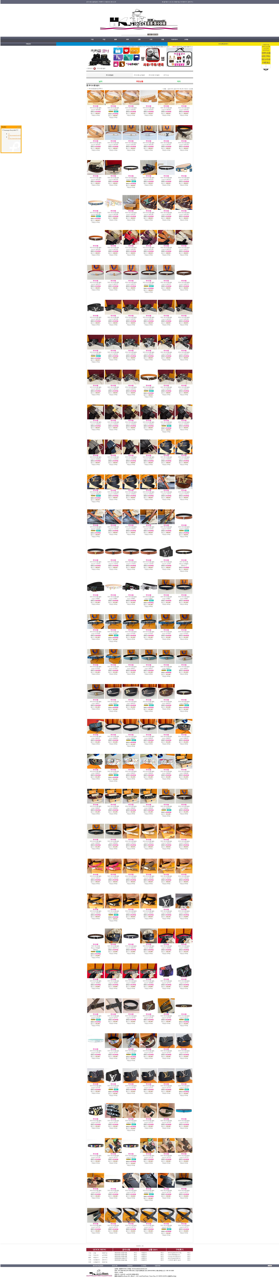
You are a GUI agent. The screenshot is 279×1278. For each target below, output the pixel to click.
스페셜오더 (96, 1262)
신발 (139, 39)
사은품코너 (96, 1260)
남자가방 (104, 1257)
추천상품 (139, 81)
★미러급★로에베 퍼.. (174, 1258)
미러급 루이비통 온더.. (174, 1256)
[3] (139, 1246)
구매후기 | (101, 2)
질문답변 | (95, 2)
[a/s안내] (147, 1266)
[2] (138, 1246)
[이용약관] (157, 1266)
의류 (127, 39)
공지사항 (126, 1250)
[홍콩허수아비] (139, 33)
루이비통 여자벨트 (154, 75)
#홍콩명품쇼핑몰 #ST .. (121, 1258)
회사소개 (113, 2)
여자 (179, 81)
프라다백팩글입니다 (174, 1254)
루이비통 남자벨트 (139, 75)
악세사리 (96, 1255)
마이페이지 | (184, 2)
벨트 (115, 39)
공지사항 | (89, 2)
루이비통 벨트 (101, 68)
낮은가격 (170, 89)
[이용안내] (133, 1266)
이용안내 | (107, 2)
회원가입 (104, 1262)
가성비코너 (174, 39)
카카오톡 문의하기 (223, 44)
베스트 (182, 89)
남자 (100, 81)
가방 (92, 39)
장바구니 (190, 2)
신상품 (191, 89)
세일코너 (96, 1257)
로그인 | (172, 2)
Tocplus (3, 127)
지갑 (104, 39)
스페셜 (186, 39)
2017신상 (166, 75)
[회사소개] (119, 1266)
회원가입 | (177, 2)
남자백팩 (104, 1255)
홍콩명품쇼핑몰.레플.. (121, 1252)
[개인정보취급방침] (102, 1266)
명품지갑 (104, 1253)
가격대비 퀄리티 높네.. (174, 1260)
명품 (162, 39)
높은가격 (176, 89)
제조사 (186, 89)
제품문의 (144, 1252)
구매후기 (180, 1250)
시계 (151, 39)
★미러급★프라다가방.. (175, 1252)
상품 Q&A (152, 1250)
